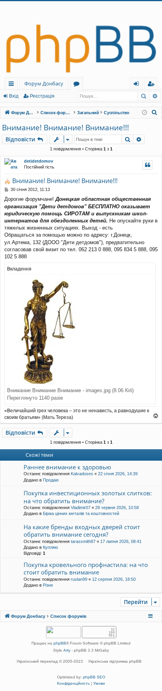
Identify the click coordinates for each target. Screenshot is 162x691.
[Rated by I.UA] (63, 633)
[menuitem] (154, 112)
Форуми (78, 85)
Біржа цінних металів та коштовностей (81, 513)
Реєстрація (42, 96)
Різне (48, 585)
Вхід (13, 96)
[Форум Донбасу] (81, 39)
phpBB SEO (94, 677)
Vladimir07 (80, 507)
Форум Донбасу (43, 83)
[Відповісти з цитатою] (147, 165)
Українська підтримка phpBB (115, 661)
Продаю (51, 480)
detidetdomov (38, 161)
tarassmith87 (83, 541)
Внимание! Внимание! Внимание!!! (65, 127)
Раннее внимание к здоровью (67, 467)
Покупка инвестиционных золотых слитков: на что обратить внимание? (88, 496)
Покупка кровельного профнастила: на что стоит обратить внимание (86, 568)
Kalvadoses (82, 473)
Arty (66, 650)
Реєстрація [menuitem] (152, 85)
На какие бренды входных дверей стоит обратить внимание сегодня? (82, 530)
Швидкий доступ (12, 85)
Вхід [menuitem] (138, 85)
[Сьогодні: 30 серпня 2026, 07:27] (144, 112)
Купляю (50, 547)
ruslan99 (79, 579)
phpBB (59, 643)
